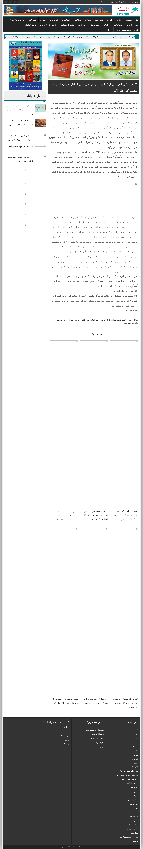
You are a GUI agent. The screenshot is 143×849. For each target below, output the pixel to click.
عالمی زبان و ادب (48, 25)
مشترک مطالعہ (67, 25)
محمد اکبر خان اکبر (71, 320)
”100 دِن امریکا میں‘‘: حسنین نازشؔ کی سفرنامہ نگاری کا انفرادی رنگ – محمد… (96, 515)
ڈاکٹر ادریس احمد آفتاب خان (98, 320)
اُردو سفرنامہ (99, 742)
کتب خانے (99, 20)
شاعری (81, 25)
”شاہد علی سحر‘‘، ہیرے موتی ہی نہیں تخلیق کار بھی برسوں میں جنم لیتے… (125, 703)
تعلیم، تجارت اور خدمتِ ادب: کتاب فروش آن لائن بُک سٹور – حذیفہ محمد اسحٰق (20, 125)
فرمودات (53, 20)
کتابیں (118, 20)
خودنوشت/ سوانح (17, 20)
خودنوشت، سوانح (118, 320)
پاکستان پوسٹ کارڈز (96, 738)
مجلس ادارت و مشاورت (118, 2)
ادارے (109, 20)
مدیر (134, 97)
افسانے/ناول (117, 25)
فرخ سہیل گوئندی (132, 783)
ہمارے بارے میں (133, 2)
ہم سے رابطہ (103, 2)
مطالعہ (88, 20)
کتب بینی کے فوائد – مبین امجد (20, 146)
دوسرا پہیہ (100, 747)
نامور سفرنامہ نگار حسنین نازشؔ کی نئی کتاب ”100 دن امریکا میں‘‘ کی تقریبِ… (126, 515)
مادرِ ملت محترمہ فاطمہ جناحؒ (126, 775)
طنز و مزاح (94, 25)
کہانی (105, 25)
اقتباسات (66, 20)
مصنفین (128, 20)
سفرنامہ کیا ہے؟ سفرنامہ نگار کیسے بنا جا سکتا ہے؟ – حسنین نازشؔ (19, 110)
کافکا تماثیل (30, 25)
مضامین (77, 20)
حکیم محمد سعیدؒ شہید (129, 779)
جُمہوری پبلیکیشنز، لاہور (126, 30)
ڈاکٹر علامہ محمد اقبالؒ (129, 767)
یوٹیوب (67, 740)
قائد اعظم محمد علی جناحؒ (128, 771)
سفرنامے (33, 20)
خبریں (43, 20)
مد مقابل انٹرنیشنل (97, 734)
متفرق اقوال (134, 787)
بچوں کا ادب (132, 25)
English (108, 30)
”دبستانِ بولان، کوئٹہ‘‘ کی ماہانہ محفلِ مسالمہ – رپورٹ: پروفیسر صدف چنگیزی (76, 37)
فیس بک (67, 744)
